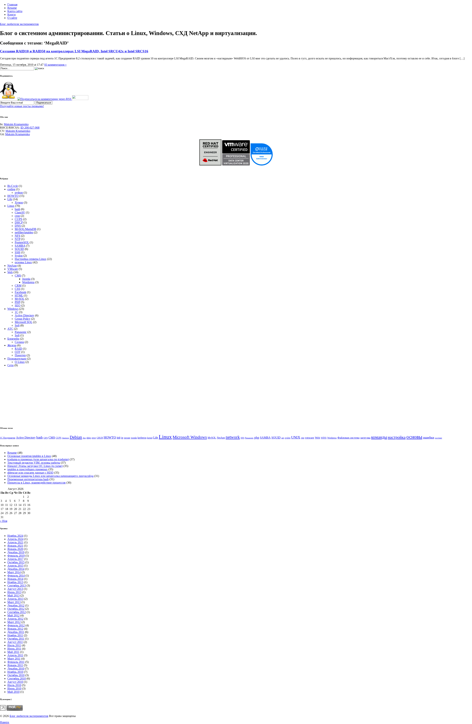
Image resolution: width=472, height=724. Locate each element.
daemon (65, 438)
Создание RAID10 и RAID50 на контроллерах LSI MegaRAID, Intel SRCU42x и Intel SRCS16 (74, 51)
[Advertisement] (31, 396)
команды (379, 437)
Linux (10, 205)
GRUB (100, 438)
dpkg (88, 438)
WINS (324, 438)
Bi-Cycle (12, 185)
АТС (10, 328)
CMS (18, 275)
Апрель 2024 (15, 539)
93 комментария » (55, 64)
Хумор (19, 202)
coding (11, 189)
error (94, 438)
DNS (18, 225)
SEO (17, 305)
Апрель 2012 (15, 618)
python (19, 192)
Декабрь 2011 (15, 632)
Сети (10, 365)
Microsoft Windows (190, 437)
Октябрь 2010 (16, 675)
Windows (12, 308)
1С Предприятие (7, 438)
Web (10, 272)
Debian (76, 437)
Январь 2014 (15, 578)
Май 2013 (13, 595)
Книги (11, 14)
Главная (12, 4)
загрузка (365, 437)
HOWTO (13, 195)
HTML (19, 295)
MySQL (19, 298)
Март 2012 (14, 622)
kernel (149, 438)
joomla (134, 438)
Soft (17, 325)
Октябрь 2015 (16, 562)
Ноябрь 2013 (15, 582)
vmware (309, 437)
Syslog (19, 255)
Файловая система (348, 437)
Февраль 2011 (16, 661)
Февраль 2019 (16, 555)
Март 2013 (14, 602)
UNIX (295, 437)
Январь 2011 (15, 665)
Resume (12, 7)
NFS (17, 235)
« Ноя (3, 521)
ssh (282, 438)
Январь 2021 (15, 545)
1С (16, 312)
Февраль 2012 (16, 625)
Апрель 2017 (15, 559)
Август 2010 (15, 681)
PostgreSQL (22, 242)
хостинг (438, 438)
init (118, 437)
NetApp (12, 265)
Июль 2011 (14, 645)
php (256, 437)
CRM (18, 285)
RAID (18, 348)
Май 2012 (13, 615)
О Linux (20, 361)
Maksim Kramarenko (16, 124)
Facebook (20, 292)
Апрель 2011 (15, 655)
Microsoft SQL (23, 322)
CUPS (18, 219)
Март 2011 (13, 658)
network (233, 437)
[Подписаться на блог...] (8, 99)
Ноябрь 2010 (15, 671)
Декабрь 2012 (15, 605)
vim (302, 438)
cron (17, 215)
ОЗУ (17, 352)
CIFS (46, 438)
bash (17, 209)
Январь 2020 (15, 549)
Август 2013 (15, 588)
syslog (287, 438)
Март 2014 (14, 572)
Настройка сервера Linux (30, 259)
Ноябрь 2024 (15, 535)
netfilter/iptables (24, 232)
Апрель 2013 (15, 598)
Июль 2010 (14, 685)
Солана (19, 342)
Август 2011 (15, 642)
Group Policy (22, 318)
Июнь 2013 (14, 592)
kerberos (142, 437)
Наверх (4, 722)
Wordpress (28, 282)
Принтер (20, 355)
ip (122, 437)
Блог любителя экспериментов (19, 24)
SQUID (19, 249)
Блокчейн (13, 338)
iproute (127, 438)
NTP (17, 239)
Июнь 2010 (14, 688)
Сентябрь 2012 (16, 612)
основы (414, 437)
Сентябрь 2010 (16, 678)
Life (9, 199)
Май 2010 (13, 691)
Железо (11, 345)
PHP (17, 302)
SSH (17, 252)
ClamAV (20, 212)
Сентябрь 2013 (16, 585)
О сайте (12, 17)
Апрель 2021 (15, 542)
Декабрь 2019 (15, 552)
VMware (12, 268)
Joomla (26, 278)
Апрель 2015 (15, 565)
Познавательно (16, 358)
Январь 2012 (15, 628)
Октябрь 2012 (16, 608)
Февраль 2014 (16, 575)
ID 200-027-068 (29, 127)
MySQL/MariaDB (25, 229)
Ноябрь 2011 (15, 635)
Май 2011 (13, 652)
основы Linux (23, 262)
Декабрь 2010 (15, 668)
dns (84, 438)
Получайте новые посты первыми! (22, 106)
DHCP (19, 222)
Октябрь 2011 (15, 638)
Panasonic (21, 332)
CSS (17, 288)
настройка (397, 437)
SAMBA (20, 245)
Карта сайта (14, 11)
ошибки (428, 437)
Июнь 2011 (14, 648)
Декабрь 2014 (15, 568)
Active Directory (24, 315)
